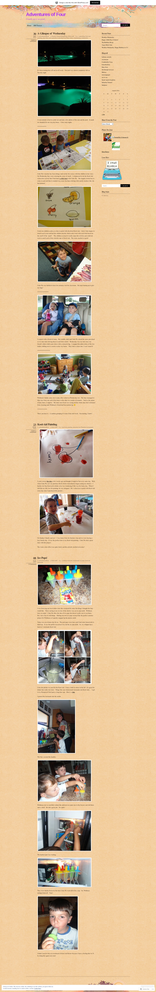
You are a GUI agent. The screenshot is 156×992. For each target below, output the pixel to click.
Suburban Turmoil (107, 82)
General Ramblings (62, 36)
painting (39, 38)
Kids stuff (71, 36)
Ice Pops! (42, 558)
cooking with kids (67, 560)
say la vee (104, 77)
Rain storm (69, 38)
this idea (49, 481)
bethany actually (106, 57)
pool (50, 38)
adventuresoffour (44, 36)
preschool (55, 38)
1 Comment (32, 564)
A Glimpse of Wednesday (51, 33)
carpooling (82, 36)
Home (29, 25)
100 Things (37, 25)
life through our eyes (108, 70)
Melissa (104, 72)
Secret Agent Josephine (108, 80)
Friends (54, 36)
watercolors (84, 38)
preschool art (62, 38)
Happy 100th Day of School (110, 40)
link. (73, 692)
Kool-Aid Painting (47, 424)
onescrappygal (106, 75)
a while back (63, 178)
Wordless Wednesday (108, 37)
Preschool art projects (87, 427)
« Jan (103, 114)
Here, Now (105, 67)
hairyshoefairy (106, 65)
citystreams (105, 59)
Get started (95, 2)
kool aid (88, 36)
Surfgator (104, 85)
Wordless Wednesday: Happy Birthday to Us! (115, 47)
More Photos (105, 152)
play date (45, 38)
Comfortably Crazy (107, 62)
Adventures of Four (46, 14)
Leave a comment (33, 40)
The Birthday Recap (107, 42)
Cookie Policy (37, 988)
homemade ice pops (79, 560)
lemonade (40, 562)
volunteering (77, 38)
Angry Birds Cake (107, 45)
